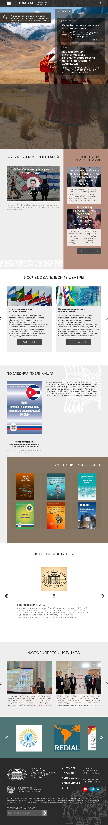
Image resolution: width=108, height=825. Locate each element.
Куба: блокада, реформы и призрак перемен (80, 27)
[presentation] (6, 595)
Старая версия (40, 3)
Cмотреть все (89, 251)
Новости (68, 773)
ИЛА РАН (26, 3)
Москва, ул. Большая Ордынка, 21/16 (91, 771)
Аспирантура (71, 783)
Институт (68, 768)
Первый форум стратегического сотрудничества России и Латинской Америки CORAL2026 (79, 58)
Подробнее (29, 342)
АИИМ (65, 788)
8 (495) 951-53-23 (92, 780)
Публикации (70, 778)
